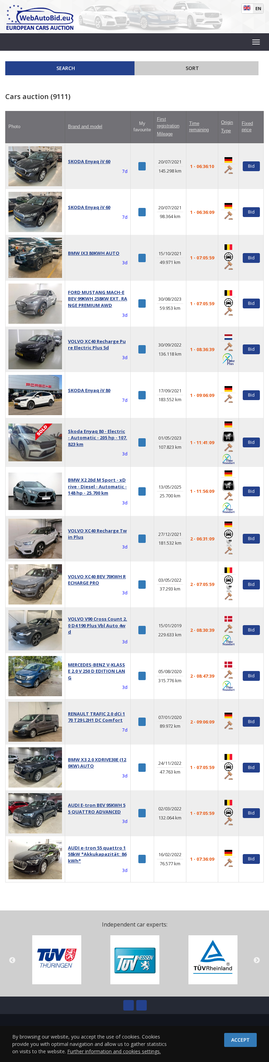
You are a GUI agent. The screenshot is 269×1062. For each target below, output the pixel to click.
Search (66, 68)
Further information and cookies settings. (114, 1051)
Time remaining (199, 127)
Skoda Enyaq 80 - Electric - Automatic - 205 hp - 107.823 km (97, 437)
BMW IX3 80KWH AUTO (93, 253)
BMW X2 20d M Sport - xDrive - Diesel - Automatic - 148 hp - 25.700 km (97, 486)
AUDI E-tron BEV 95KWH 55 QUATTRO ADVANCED (96, 808)
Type (226, 130)
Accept (240, 1039)
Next (256, 960)
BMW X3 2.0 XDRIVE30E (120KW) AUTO (97, 762)
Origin (227, 122)
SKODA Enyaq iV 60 (89, 161)
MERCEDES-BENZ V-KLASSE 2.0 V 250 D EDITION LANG (96, 671)
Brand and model (85, 126)
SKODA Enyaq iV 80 (89, 390)
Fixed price (247, 127)
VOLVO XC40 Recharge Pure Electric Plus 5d (97, 344)
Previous (12, 960)
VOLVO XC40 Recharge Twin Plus (97, 533)
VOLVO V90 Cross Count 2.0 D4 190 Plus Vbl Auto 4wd (97, 625)
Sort (193, 68)
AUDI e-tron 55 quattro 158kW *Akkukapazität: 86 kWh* (97, 854)
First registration (168, 122)
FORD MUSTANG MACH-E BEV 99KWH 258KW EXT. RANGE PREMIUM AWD (97, 298)
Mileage (165, 134)
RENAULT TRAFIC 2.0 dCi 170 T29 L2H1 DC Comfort (96, 717)
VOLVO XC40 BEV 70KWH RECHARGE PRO (97, 579)
